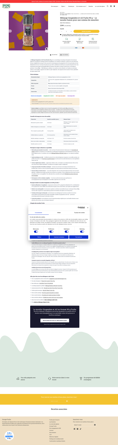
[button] (107, 6)
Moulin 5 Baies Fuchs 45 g (48, 290)
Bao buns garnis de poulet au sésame (50, 292)
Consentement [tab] (38, 212)
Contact (51, 430)
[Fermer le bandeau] (87, 207)
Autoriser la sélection (59, 237)
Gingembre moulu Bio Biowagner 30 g (57, 278)
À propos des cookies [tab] (79, 212)
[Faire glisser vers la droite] (46, 31)
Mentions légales (53, 436)
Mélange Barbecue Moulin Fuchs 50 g (53, 285)
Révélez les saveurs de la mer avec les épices (53, 297)
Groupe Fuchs (52, 426)
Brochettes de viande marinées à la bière (51, 295)
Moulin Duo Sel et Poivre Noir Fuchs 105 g (53, 288)
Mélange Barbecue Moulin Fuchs (58, 153)
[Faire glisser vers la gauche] (10, 31)
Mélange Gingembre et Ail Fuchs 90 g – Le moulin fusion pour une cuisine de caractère (79, 14)
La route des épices (54, 424)
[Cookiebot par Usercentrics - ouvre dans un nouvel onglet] (79, 208)
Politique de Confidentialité (56, 439)
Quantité (62, 28)
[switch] (51, 232)
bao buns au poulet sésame (48, 158)
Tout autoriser (78, 237)
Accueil (62, 12)
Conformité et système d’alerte (57, 441)
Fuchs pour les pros (54, 419)
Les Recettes (52, 422)
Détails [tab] (59, 212)
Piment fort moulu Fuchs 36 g (48, 281)
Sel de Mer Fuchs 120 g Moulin (46, 283)
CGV (50, 434)
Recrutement (52, 432)
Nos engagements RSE (55, 428)
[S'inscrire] (66, 401)
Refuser (39, 237)
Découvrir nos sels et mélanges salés (55, 320)
